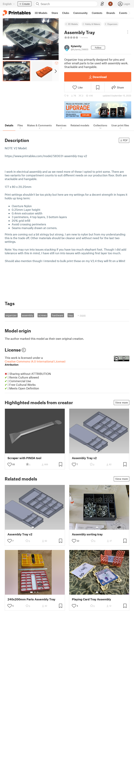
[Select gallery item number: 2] (100, 451)
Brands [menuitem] (110, 12)
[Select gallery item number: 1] (97, 451)
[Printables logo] (17, 13)
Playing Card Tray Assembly (91, 599)
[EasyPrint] (102, 4)
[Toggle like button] (10, 464)
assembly (27, 315)
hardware (57, 315)
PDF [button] (125, 140)
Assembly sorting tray (87, 534)
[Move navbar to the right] (129, 13)
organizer (11, 315)
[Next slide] (55, 71)
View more (121, 402)
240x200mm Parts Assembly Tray (31, 599)
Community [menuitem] (80, 12)
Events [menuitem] (123, 12)
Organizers (112, 24)
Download (100, 77)
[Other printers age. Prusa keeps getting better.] (97, 110)
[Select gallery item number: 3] (37, 592)
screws (42, 315)
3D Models (73, 24)
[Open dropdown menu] (127, 32)
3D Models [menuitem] (41, 12)
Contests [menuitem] (97, 12)
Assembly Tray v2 (84, 458)
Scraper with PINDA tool (24, 458)
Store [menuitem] (54, 12)
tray (70, 315)
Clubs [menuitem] (65, 12)
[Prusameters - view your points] (110, 4)
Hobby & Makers (92, 24)
